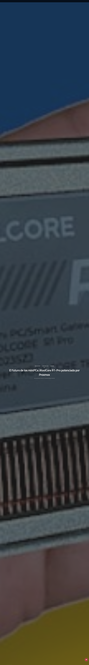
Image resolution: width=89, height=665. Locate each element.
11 (44, 367)
